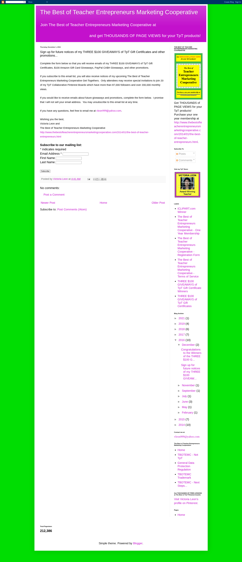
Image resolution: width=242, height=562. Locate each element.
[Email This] (94, 179)
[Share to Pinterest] (105, 179)
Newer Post (48, 202)
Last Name (48, 162)
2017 (182, 334)
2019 (182, 323)
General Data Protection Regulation (186, 466)
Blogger (137, 543)
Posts (182, 153)
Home (103, 202)
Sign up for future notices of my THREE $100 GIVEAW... (190, 371)
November (189, 385)
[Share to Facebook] (102, 179)
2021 (182, 318)
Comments (185, 160)
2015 (182, 419)
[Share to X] (99, 179)
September (189, 390)
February (188, 412)
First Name (48, 158)
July (185, 396)
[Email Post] (88, 179)
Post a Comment (54, 194)
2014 (182, 424)
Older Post (158, 202)
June (185, 401)
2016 (182, 340)
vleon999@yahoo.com (108, 110)
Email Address (51, 153)
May (185, 407)
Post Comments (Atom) (72, 209)
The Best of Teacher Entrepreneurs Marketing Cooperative (119, 12)
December (189, 344)
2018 (182, 329)
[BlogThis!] (97, 179)
